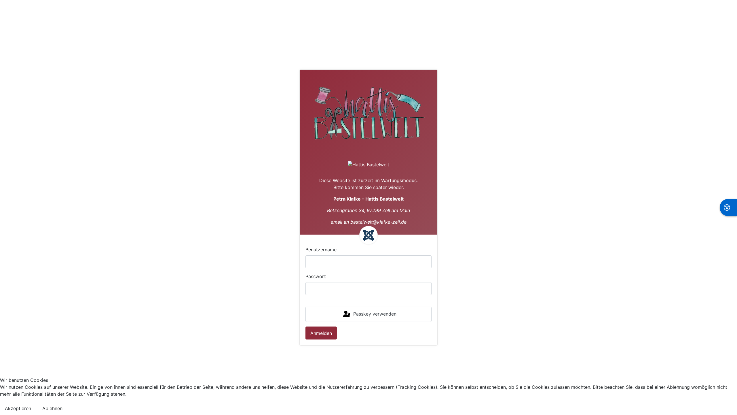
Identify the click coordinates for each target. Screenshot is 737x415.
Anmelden (321, 333)
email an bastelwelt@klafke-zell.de (369, 222)
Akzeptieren (18, 408)
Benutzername (321, 249)
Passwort (315, 276)
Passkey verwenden (374, 314)
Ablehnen (52, 408)
